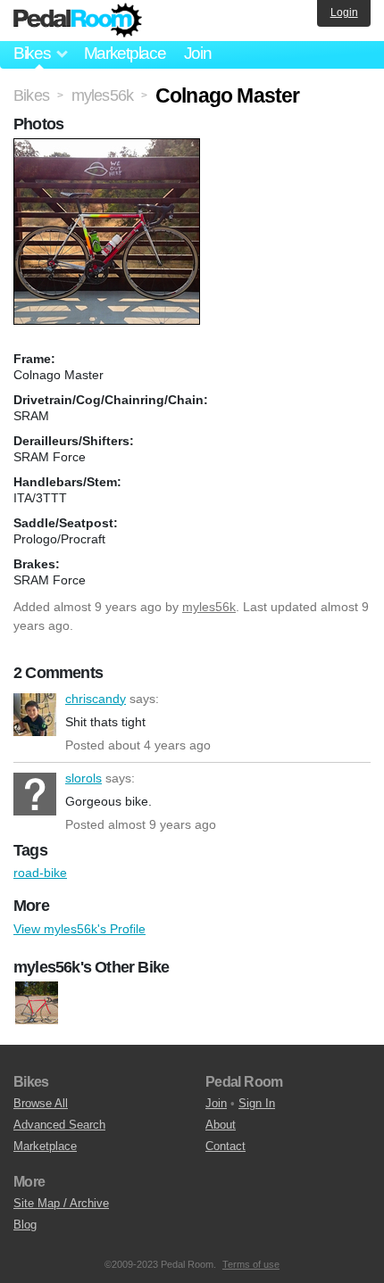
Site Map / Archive (61, 1203)
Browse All (40, 1103)
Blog (25, 1224)
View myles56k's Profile (79, 929)
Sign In (256, 1103)
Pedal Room (77, 20)
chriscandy (34, 714)
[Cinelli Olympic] (36, 1003)
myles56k (209, 607)
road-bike (40, 872)
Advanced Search (59, 1124)
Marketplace (125, 53)
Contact (225, 1146)
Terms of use (251, 1264)
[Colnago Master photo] (109, 147)
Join (198, 53)
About (220, 1124)
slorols (34, 794)
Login (344, 12)
